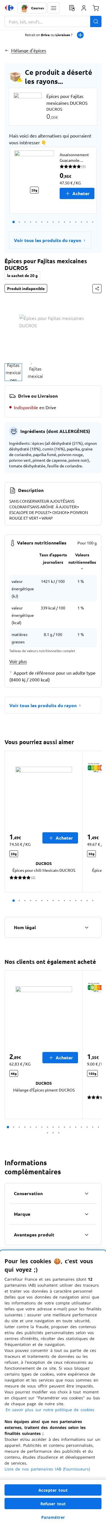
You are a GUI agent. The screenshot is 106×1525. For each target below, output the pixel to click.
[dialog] (53, 1387)
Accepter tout (53, 1490)
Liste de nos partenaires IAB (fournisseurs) (47, 1469)
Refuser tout (53, 1503)
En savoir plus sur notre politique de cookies (50, 1409)
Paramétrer (53, 1517)
